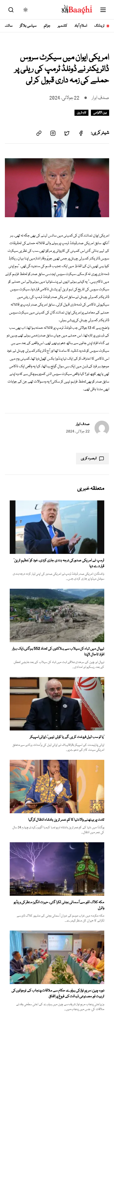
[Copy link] (39, 133)
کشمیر (62, 26)
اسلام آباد (80, 26)
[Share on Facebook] (81, 133)
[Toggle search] (11, 10)
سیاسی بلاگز (28, 26)
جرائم (47, 26)
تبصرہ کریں (89, 458)
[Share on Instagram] (53, 133)
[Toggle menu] (103, 10)
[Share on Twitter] (67, 133)
